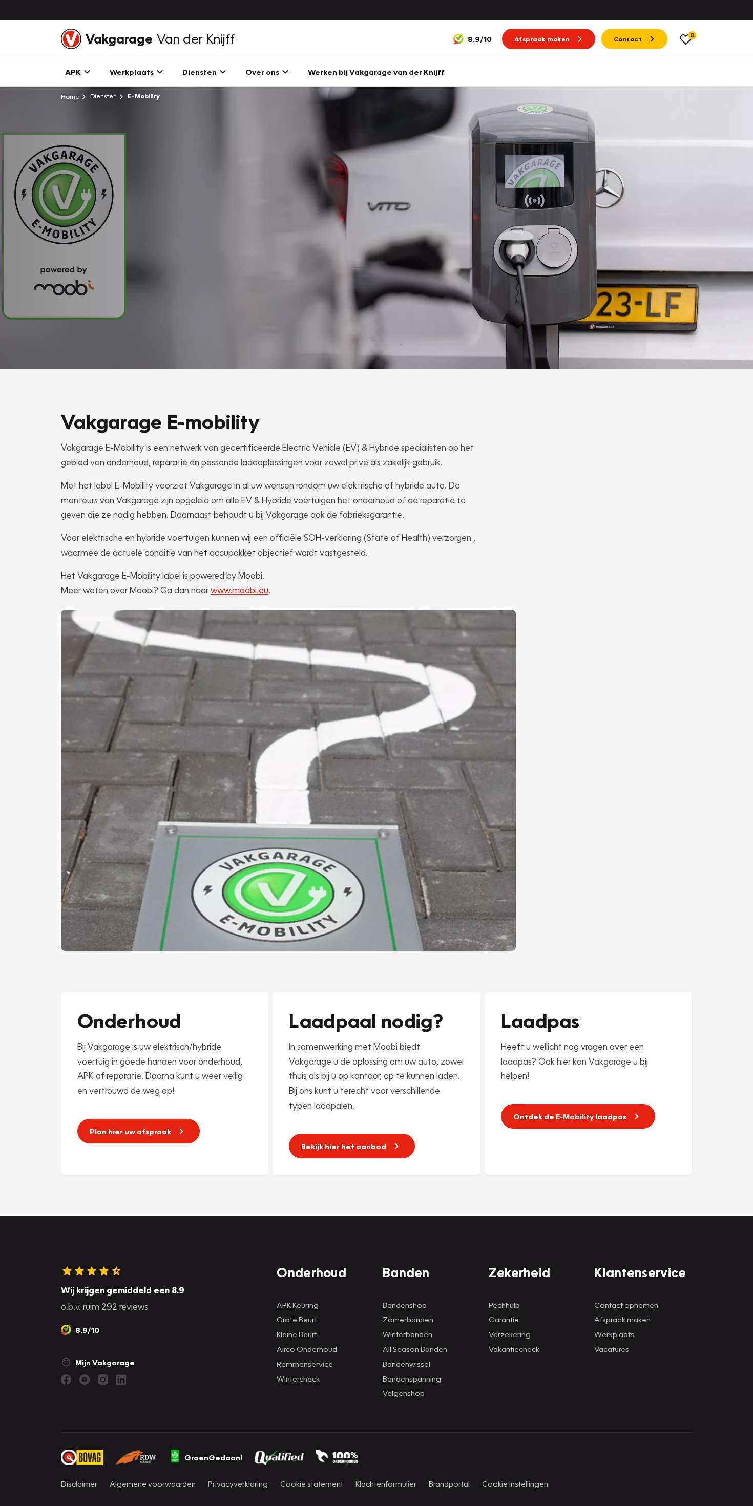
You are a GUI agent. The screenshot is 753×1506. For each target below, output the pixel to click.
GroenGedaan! (213, 1457)
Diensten (103, 96)
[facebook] (66, 1379)
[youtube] (84, 1379)
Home (70, 96)
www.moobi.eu (239, 590)
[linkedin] (121, 1379)
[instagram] (103, 1379)
